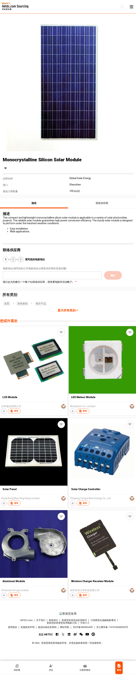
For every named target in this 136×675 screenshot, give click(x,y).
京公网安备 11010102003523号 (112, 627)
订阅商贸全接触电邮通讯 (103, 620)
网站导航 (64, 627)
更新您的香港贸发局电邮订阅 (62, 623)
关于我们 (40, 620)
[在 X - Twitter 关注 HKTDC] (63, 634)
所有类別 (22, 303)
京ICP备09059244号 (83, 627)
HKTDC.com (26, 620)
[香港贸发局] (68, 613)
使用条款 (12, 627)
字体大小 (84, 623)
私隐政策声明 (28, 627)
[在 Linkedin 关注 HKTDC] (69, 634)
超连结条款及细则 (47, 627)
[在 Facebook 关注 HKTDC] (57, 634)
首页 (6, 303)
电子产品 (41, 303)
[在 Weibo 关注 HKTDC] (75, 634)
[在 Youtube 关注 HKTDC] (87, 634)
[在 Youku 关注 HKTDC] (93, 634)
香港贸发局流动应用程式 (74, 620)
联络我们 (53, 620)
